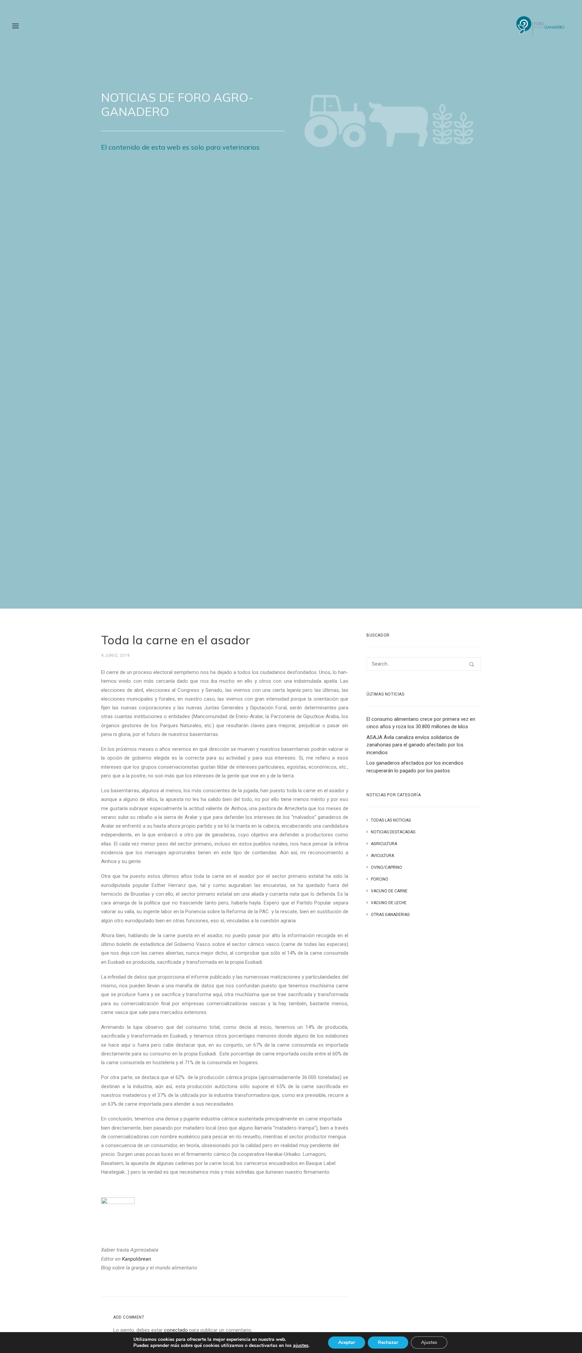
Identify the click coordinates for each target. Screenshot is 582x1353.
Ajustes (429, 1342)
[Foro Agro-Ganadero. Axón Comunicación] (541, 26)
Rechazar (388, 1342)
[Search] (423, 664)
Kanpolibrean (136, 1259)
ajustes (301, 1346)
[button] (15, 26)
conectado (176, 1330)
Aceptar (346, 1342)
